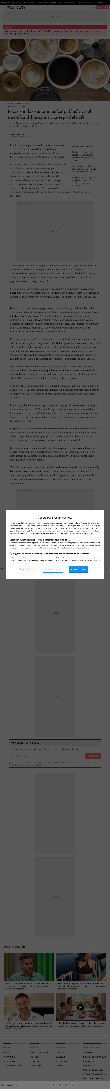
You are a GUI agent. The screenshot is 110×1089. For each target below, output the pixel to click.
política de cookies (72, 533)
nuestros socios (43, 523)
